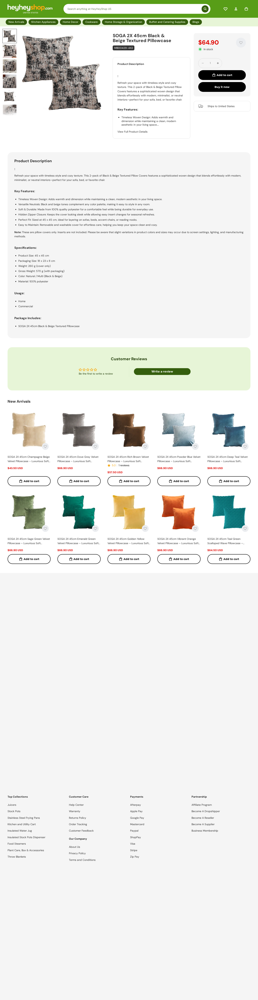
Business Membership (205, 830)
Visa (132, 843)
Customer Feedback (81, 830)
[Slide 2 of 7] (9, 51)
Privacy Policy (77, 853)
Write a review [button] (162, 371)
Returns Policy (77, 818)
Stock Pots (14, 811)
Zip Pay (134, 856)
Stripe (133, 850)
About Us (74, 847)
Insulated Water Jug (20, 830)
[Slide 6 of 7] (9, 111)
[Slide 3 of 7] (9, 66)
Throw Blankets (17, 856)
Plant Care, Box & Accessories (26, 850)
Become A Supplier (203, 824)
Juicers (12, 804)
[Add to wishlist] (241, 43)
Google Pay (137, 818)
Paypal (134, 830)
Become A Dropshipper (206, 811)
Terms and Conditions (82, 860)
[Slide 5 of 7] (9, 96)
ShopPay (135, 837)
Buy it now (222, 87)
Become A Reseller (203, 818)
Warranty (74, 811)
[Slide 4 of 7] (9, 81)
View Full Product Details (132, 131)
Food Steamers (17, 843)
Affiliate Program (202, 804)
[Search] (136, 9)
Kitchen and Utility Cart (22, 824)
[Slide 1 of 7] (9, 36)
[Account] (236, 9)
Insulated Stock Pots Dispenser (26, 837)
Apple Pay (136, 811)
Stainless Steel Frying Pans (24, 818)
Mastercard (137, 824)
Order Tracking (78, 824)
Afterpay (135, 804)
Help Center (76, 804)
